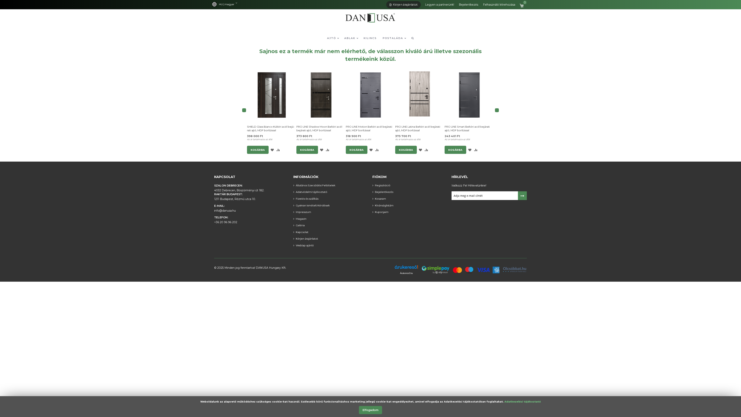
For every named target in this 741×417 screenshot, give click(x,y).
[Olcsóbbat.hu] (514, 269)
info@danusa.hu (225, 210)
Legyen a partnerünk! (439, 4)
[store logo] (370, 20)
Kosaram (380, 198)
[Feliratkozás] (522, 195)
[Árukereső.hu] (406, 268)
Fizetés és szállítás (307, 198)
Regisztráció (382, 185)
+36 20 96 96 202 (225, 222)
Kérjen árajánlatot (405, 4)
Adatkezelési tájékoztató (522, 401)
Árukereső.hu (406, 273)
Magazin (301, 218)
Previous (244, 110)
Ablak (350, 38)
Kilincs (370, 38)
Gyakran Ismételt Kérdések (313, 205)
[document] (370, 406)
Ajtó (332, 38)
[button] (225, 4)
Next (497, 110)
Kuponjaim (381, 212)
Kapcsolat (224, 177)
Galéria (300, 225)
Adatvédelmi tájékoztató (311, 191)
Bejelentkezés (468, 4)
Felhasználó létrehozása (499, 4)
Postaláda (393, 38)
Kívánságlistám (384, 205)
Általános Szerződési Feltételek (315, 185)
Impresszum (303, 212)
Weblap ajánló (305, 245)
